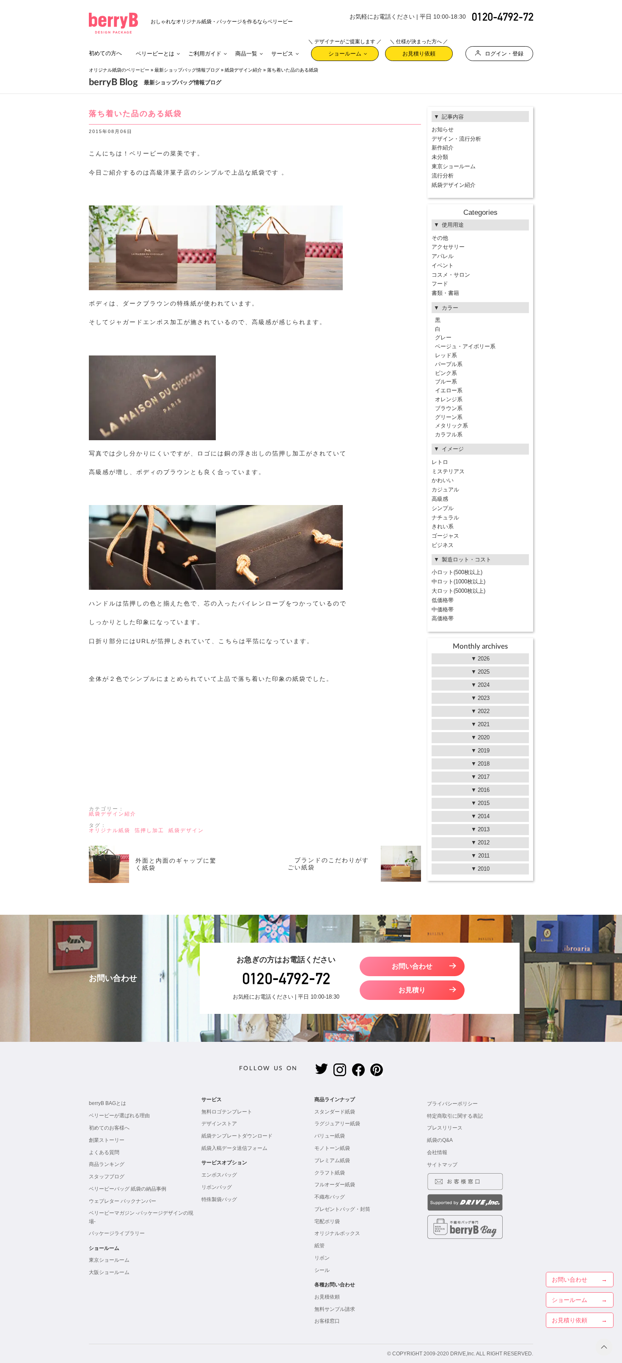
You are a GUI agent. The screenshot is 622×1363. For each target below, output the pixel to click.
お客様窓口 (327, 1321)
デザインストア (219, 1124)
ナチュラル (445, 517)
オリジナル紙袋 (109, 830)
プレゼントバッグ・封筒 (342, 1209)
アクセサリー (448, 247)
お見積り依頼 (419, 51)
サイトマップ (442, 1165)
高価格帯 (443, 618)
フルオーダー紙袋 (334, 1185)
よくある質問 (104, 1152)
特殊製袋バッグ (219, 1199)
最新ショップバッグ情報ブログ (187, 69)
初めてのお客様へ (109, 1128)
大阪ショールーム (109, 1272)
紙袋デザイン (186, 830)
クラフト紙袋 (329, 1173)
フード (440, 283)
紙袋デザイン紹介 (243, 69)
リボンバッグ (216, 1187)
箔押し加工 (149, 830)
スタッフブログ (106, 1177)
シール (322, 1270)
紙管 (319, 1246)
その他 (440, 238)
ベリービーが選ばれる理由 (119, 1116)
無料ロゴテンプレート (226, 1112)
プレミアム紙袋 (332, 1160)
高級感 (440, 499)
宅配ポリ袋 (327, 1221)
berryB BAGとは (107, 1103)
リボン (322, 1258)
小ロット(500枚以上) (457, 572)
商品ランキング (106, 1164)
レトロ (440, 462)
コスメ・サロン (451, 275)
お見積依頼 (327, 1297)
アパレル (443, 256)
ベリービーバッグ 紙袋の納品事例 (127, 1189)
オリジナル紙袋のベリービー (119, 69)
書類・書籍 (445, 293)
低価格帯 (443, 600)
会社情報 (437, 1152)
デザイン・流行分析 (456, 139)
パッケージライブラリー (117, 1233)
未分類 (440, 157)
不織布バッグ (329, 1197)
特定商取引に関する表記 (455, 1116)
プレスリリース (444, 1128)
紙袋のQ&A (440, 1140)
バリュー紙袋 (329, 1136)
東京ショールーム (454, 166)
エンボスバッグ (219, 1175)
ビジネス (443, 545)
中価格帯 (443, 609)
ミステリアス (448, 471)
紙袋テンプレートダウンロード (236, 1136)
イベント (443, 265)
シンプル (443, 508)
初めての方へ (105, 53)
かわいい (443, 480)
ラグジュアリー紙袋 (337, 1124)
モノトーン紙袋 (332, 1148)
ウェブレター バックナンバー (122, 1201)
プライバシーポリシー (452, 1104)
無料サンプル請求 (334, 1309)
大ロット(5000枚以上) (458, 591)
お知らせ (443, 129)
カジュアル (445, 489)
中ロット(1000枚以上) (458, 581)
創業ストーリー (106, 1140)
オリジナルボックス (337, 1233)
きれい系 (443, 526)
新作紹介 (443, 147)
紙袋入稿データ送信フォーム (234, 1148)
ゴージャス (445, 536)
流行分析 (443, 175)
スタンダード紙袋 (334, 1112)
